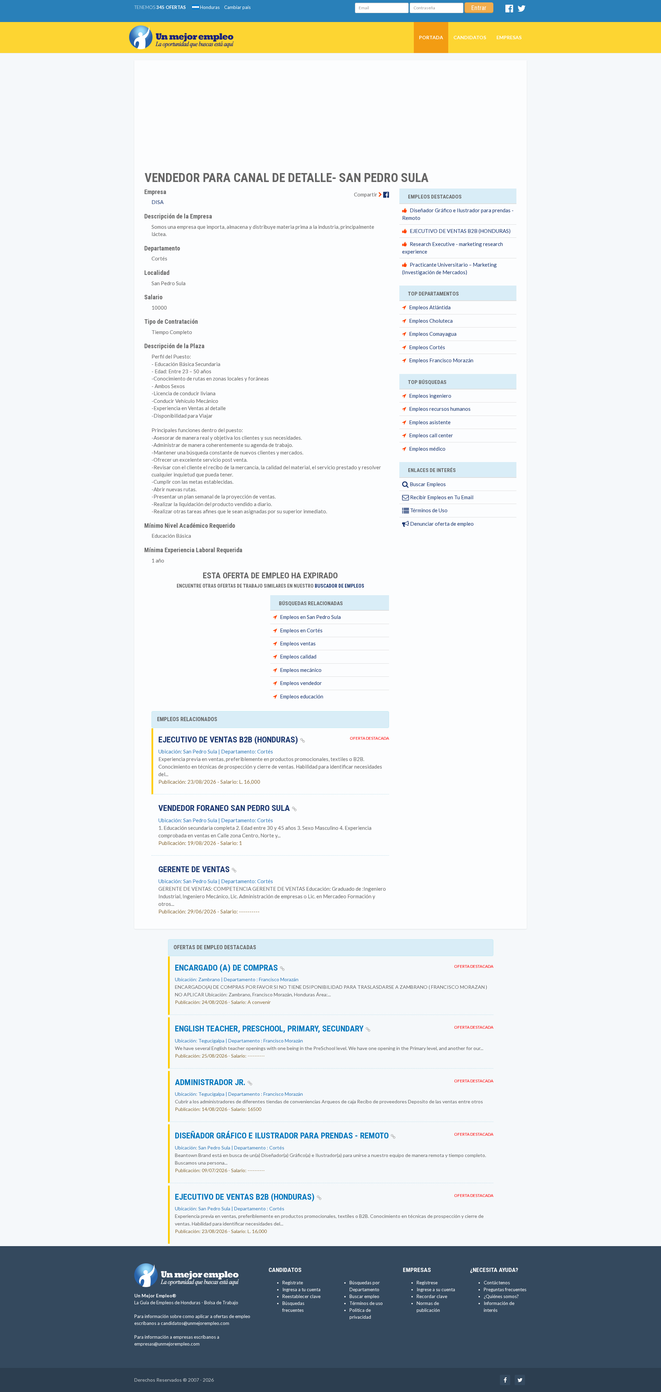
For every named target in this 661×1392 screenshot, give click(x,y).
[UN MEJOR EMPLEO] (184, 30)
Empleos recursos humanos (440, 409)
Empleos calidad (298, 656)
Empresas (509, 37)
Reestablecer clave (301, 1296)
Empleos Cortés (427, 347)
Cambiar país (237, 7)
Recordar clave (432, 1296)
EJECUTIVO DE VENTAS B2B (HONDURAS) (229, 740)
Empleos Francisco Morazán (441, 360)
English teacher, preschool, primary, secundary (270, 1029)
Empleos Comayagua (433, 334)
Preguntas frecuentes (505, 1289)
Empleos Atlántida (430, 307)
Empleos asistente (430, 422)
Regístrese (427, 1282)
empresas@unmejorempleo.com (167, 1344)
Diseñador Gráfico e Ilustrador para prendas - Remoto (283, 1136)
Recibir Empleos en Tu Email (441, 497)
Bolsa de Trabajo (221, 1302)
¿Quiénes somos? (501, 1296)
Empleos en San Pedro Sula (310, 617)
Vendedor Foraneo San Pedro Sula (225, 808)
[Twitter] (521, 10)
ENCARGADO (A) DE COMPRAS (227, 968)
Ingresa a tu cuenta (301, 1289)
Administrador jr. (211, 1082)
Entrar (478, 7)
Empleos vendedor (301, 683)
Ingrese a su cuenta (436, 1289)
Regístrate (292, 1282)
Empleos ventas (298, 643)
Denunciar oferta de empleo (441, 524)
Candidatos (469, 37)
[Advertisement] (330, 111)
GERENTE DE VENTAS (195, 869)
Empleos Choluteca (431, 321)
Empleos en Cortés (301, 630)
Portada (431, 37)
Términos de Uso (428, 510)
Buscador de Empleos (339, 586)
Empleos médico (427, 449)
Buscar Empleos (427, 484)
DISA (157, 202)
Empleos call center (431, 435)
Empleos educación (301, 696)
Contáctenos (497, 1282)
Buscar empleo (364, 1296)
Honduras (209, 7)
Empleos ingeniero (430, 396)
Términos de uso (366, 1303)
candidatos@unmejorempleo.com (195, 1323)
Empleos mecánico (301, 670)
